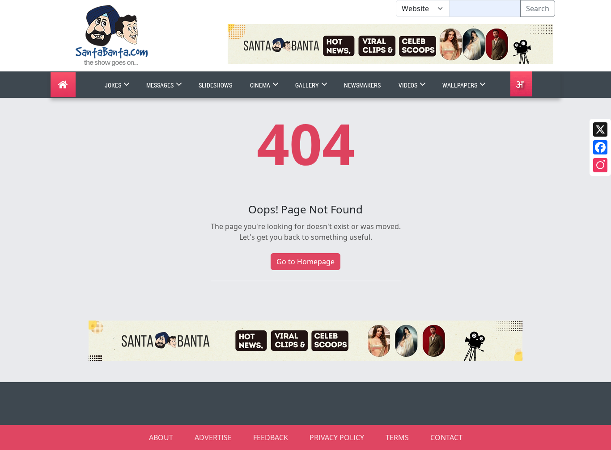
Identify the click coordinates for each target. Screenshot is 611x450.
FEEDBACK (270, 437)
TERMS (397, 437)
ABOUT (161, 437)
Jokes (114, 85)
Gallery (307, 85)
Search (537, 8)
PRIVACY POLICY (337, 437)
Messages (160, 85)
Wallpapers (460, 85)
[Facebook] (600, 147)
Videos (409, 85)
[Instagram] (600, 165)
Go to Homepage (305, 262)
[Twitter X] (600, 129)
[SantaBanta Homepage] (112, 35)
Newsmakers (362, 85)
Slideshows (215, 85)
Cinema (261, 85)
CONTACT (446, 437)
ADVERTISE (213, 437)
